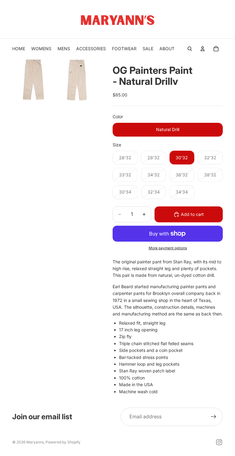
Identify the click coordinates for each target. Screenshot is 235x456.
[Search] (189, 48)
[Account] (202, 48)
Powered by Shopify (63, 442)
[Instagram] (219, 442)
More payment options (168, 248)
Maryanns (35, 442)
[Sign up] (213, 416)
